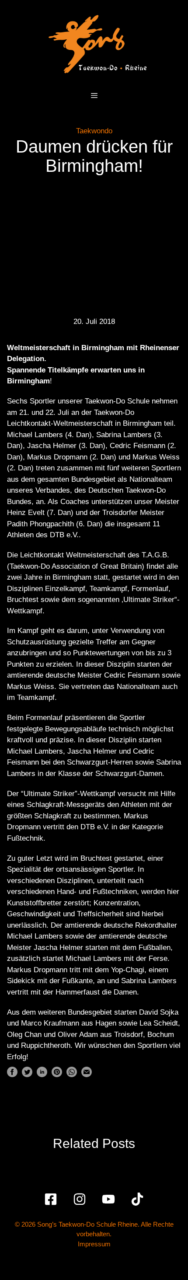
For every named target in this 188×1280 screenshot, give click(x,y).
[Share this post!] (12, 1075)
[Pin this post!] (57, 1075)
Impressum (94, 1244)
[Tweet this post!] (27, 1075)
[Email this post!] (86, 1075)
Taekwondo (94, 131)
